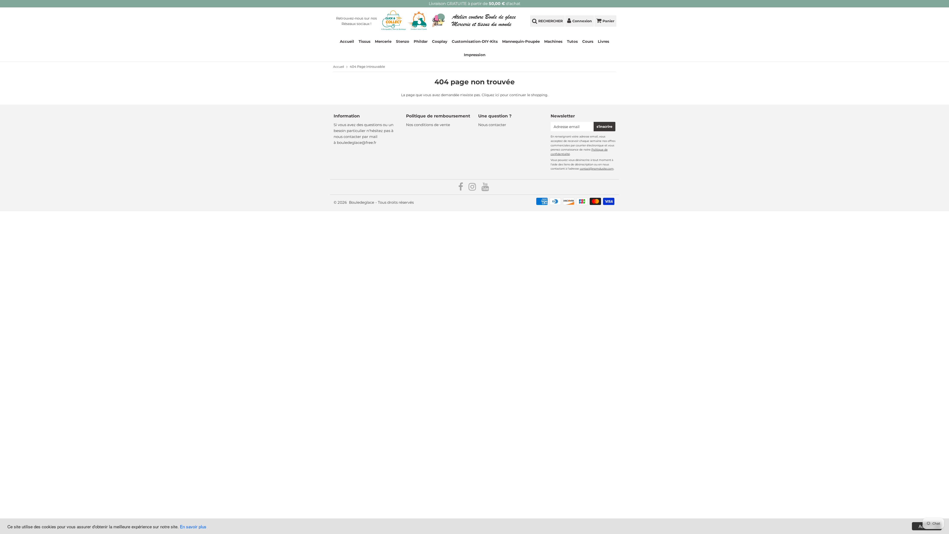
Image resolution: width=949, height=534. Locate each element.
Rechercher (550, 21)
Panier (608, 21)
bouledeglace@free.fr (356, 142)
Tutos (572, 41)
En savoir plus (193, 526)
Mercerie (383, 41)
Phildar (421, 41)
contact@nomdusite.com (597, 168)
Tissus (364, 41)
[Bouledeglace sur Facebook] (461, 188)
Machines (553, 41)
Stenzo (402, 41)
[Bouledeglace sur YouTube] (485, 188)
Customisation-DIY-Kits (475, 41)
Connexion (582, 21)
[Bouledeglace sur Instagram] (472, 188)
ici (497, 95)
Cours (587, 41)
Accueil (347, 41)
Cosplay (439, 41)
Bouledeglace (361, 202)
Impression (474, 54)
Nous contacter (492, 124)
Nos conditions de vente (428, 124)
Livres (603, 41)
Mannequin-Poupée (521, 41)
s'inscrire (604, 126)
